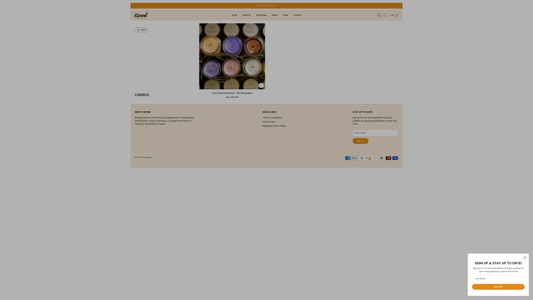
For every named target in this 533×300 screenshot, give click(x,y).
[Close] (524, 257)
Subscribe (498, 286)
